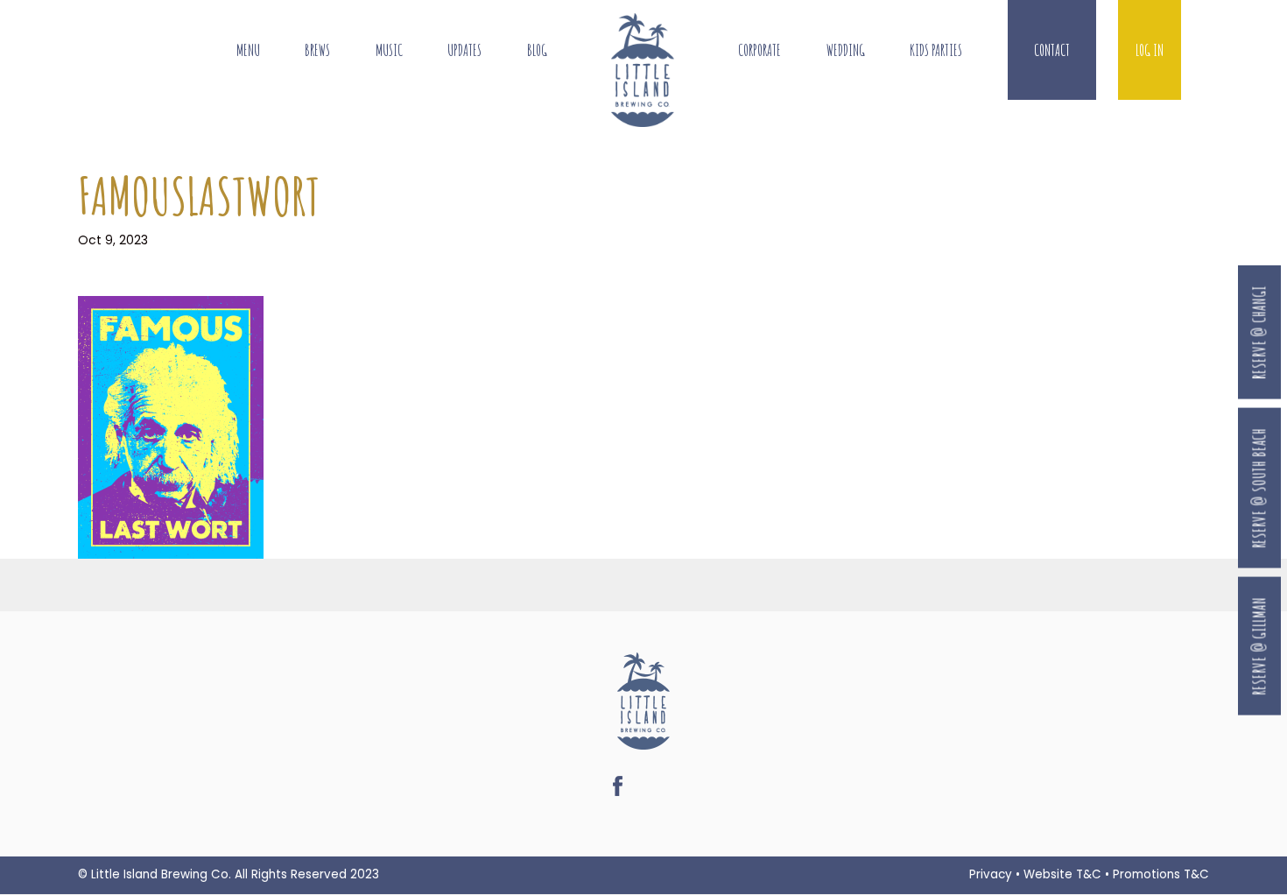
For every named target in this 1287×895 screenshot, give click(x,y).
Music (389, 50)
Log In (1150, 50)
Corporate (759, 50)
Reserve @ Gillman (1258, 646)
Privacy (990, 874)
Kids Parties (936, 50)
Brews (317, 50)
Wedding (845, 50)
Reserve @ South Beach (1258, 487)
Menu (248, 50)
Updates (464, 50)
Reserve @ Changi (1258, 332)
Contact (1052, 50)
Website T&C (1062, 874)
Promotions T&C (1161, 874)
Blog (537, 50)
